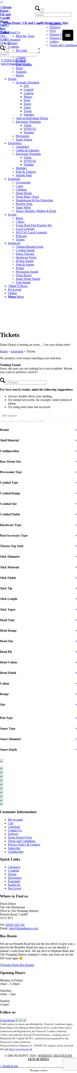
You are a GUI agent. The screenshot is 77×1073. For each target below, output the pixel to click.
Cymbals (13, 870)
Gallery (54, 41)
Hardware (14, 885)
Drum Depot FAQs (20, 837)
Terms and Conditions (63, 45)
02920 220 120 (15, 924)
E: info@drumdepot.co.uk (15, 62)
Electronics (15, 877)
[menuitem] (42, 61)
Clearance (14, 867)
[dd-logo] (38, 32)
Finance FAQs (59, 38)
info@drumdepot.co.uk (23, 928)
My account (15, 819)
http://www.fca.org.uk (20, 1049)
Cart (10, 823)
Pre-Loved (14, 888)
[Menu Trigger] (67, 35)
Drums (12, 874)
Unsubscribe (15, 851)
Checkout (14, 826)
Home (4, 351)
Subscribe (14, 848)
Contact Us (15, 830)
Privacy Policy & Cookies (24, 844)
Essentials (17, 351)
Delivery (13, 834)
